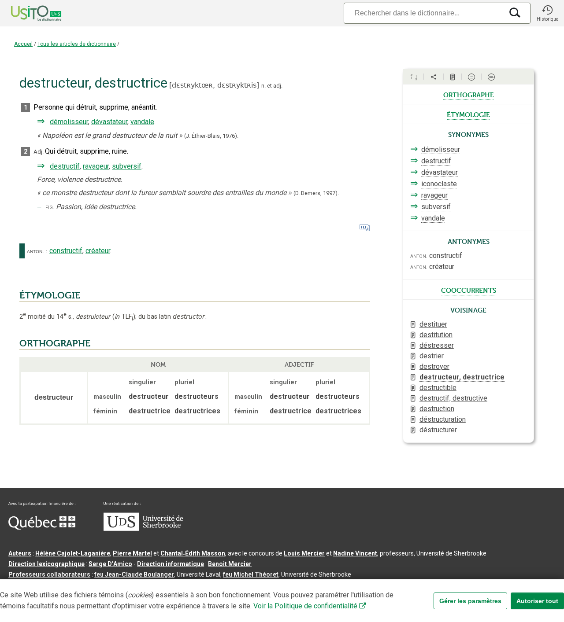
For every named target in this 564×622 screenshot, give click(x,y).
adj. (277, 85)
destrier (431, 356)
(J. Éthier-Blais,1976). (211, 135)
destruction (436, 409)
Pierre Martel (132, 553)
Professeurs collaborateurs (49, 574)
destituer (433, 324)
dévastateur (109, 122)
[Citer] (413, 77)
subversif (126, 166)
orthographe (468, 94)
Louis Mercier (304, 553)
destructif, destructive (453, 398)
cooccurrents (468, 289)
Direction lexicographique (46, 563)
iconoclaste (439, 184)
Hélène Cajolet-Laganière (72, 553)
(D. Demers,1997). (316, 193)
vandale (142, 122)
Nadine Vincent (355, 553)
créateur (97, 251)
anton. (35, 250)
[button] (547, 13)
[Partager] (433, 77)
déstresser (436, 345)
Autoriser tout (537, 600)
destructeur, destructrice (462, 377)
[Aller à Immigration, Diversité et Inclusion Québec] (41, 527)
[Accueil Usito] (26, 13)
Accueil (23, 44)
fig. (49, 207)
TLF (124, 316)
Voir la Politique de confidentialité (305, 606)
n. (263, 85)
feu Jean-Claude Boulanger (134, 574)
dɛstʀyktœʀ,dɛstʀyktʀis (214, 85)
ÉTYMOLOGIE (49, 295)
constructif (65, 251)
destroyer (434, 366)
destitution (436, 335)
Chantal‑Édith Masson (192, 553)
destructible (437, 387)
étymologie (468, 114)
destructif (65, 166)
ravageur (96, 166)
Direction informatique (170, 563)
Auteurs (19, 553)
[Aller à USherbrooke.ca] (143, 528)
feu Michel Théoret (250, 574)
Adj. (38, 151)
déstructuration (442, 419)
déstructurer (438, 430)
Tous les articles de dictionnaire (76, 44)
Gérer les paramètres (470, 600)
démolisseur (69, 122)
